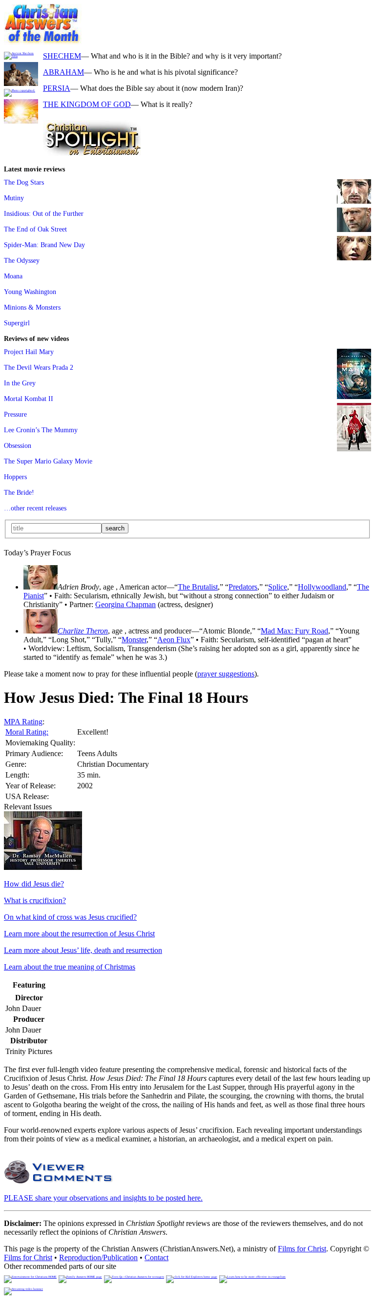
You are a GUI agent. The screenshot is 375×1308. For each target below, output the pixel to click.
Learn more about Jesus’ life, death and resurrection (83, 950)
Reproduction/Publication (98, 1257)
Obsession (17, 445)
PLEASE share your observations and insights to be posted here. (103, 1198)
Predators (243, 587)
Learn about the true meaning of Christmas (69, 967)
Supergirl (17, 323)
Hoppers (15, 477)
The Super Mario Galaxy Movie (48, 461)
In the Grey (20, 383)
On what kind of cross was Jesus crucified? (70, 917)
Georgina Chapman (125, 604)
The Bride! (19, 492)
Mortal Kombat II (28, 398)
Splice (277, 587)
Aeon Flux (173, 639)
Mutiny (14, 198)
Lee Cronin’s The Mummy (41, 430)
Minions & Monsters (32, 307)
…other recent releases (35, 508)
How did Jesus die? (34, 884)
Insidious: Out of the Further (43, 213)
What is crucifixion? (35, 900)
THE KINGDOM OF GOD (87, 104)
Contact (156, 1257)
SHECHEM (62, 56)
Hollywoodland (322, 587)
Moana (13, 276)
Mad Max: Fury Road (294, 631)
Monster (134, 639)
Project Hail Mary (29, 352)
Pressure (15, 414)
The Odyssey (22, 260)
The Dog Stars (24, 182)
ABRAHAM (63, 72)
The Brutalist (198, 587)
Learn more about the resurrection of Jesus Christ (79, 933)
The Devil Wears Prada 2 (38, 367)
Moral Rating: (26, 732)
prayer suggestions (225, 674)
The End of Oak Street (35, 229)
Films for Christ (302, 1249)
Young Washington (30, 291)
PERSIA (56, 88)
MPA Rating (23, 721)
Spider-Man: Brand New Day (44, 245)
